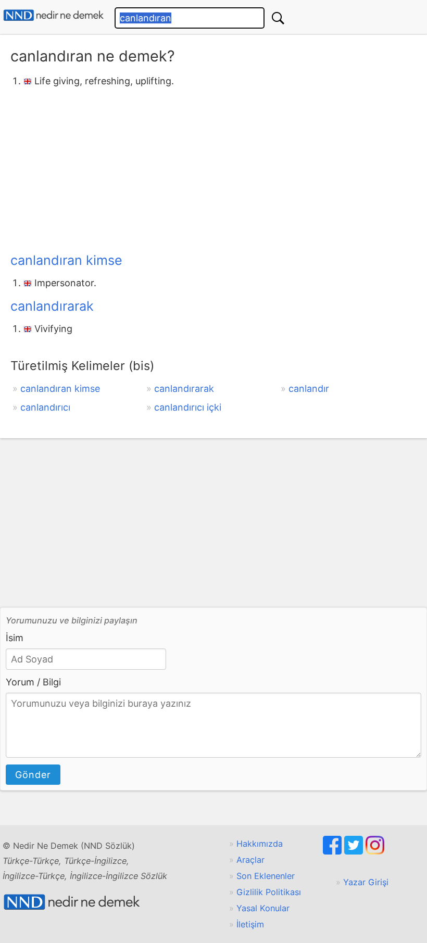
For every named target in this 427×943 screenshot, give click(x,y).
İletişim (250, 924)
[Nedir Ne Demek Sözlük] (53, 15)
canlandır (308, 388)
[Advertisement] (213, 168)
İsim (14, 637)
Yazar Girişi (365, 882)
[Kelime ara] (278, 18)
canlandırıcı (45, 407)
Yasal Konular (263, 908)
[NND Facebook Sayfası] (333, 851)
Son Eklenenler (265, 876)
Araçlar (250, 860)
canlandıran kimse (66, 260)
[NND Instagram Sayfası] (375, 851)
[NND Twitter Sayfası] (355, 851)
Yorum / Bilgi (33, 682)
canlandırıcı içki (187, 407)
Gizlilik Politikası (268, 892)
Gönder (33, 774)
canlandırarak (52, 306)
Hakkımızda (259, 843)
